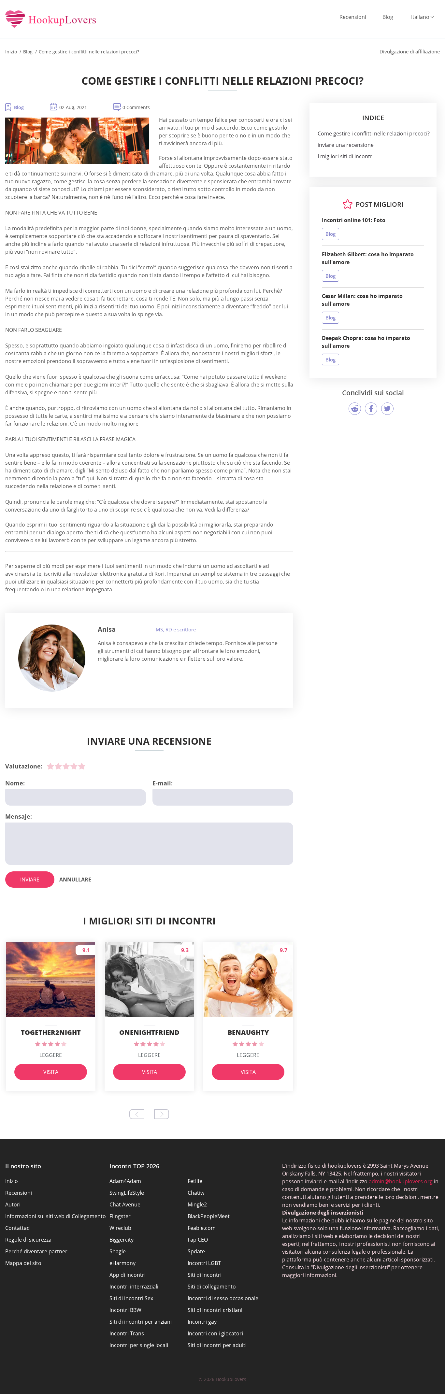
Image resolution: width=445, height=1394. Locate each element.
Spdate (196, 1251)
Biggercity (121, 1239)
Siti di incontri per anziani (140, 1321)
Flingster (120, 1216)
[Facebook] (371, 408)
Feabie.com (202, 1228)
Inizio (11, 1181)
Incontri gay (202, 1321)
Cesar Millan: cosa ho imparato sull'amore (362, 299)
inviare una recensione (346, 144)
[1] (50, 766)
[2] (58, 766)
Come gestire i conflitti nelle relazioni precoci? (374, 133)
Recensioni (352, 17)
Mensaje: (18, 816)
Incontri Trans (126, 1333)
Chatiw (196, 1192)
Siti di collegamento (212, 1286)
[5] (81, 766)
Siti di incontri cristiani (215, 1310)
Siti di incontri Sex (131, 1298)
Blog (387, 17)
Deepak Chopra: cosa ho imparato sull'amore (366, 341)
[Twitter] (387, 408)
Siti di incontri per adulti (217, 1345)
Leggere (50, 1055)
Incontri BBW (125, 1310)
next (161, 1114)
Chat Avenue (124, 1204)
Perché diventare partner (36, 1251)
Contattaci (18, 1228)
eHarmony (122, 1263)
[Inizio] (50, 19)
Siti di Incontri (205, 1274)
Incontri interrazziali (133, 1286)
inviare (29, 879)
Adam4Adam (125, 1181)
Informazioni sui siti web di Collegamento (55, 1216)
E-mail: (162, 783)
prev (136, 1114)
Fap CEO (198, 1239)
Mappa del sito (23, 1263)
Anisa (107, 629)
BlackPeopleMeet (209, 1216)
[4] (74, 766)
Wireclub (120, 1228)
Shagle (117, 1251)
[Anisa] (51, 658)
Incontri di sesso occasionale (223, 1298)
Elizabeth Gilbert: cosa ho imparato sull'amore (368, 258)
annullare (75, 879)
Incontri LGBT (204, 1263)
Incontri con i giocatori (215, 1333)
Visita (50, 1072)
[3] (66, 766)
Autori (13, 1204)
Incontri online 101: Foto (353, 220)
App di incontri (127, 1274)
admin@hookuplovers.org (401, 1181)
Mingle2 (197, 1204)
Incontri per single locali (138, 1345)
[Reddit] (355, 408)
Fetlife (195, 1181)
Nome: (15, 783)
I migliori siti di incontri (346, 156)
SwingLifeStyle (126, 1192)
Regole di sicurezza (28, 1239)
